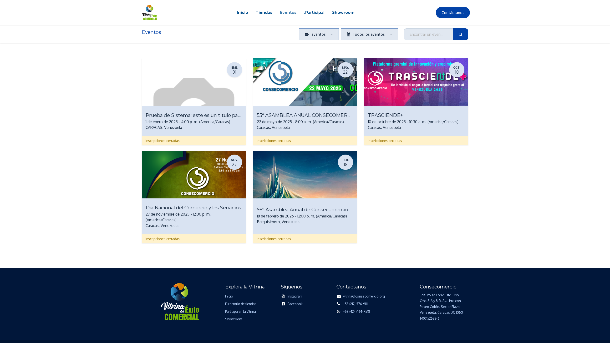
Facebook (295, 304)
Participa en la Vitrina (240, 311)
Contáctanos (453, 13)
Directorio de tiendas (240, 304)
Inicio (229, 296)
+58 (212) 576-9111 (355, 304)
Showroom (233, 319)
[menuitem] (242, 12)
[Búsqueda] (460, 34)
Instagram (295, 296)
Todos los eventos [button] (369, 34)
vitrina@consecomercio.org (364, 296)
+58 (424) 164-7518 (356, 311)
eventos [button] (318, 34)
